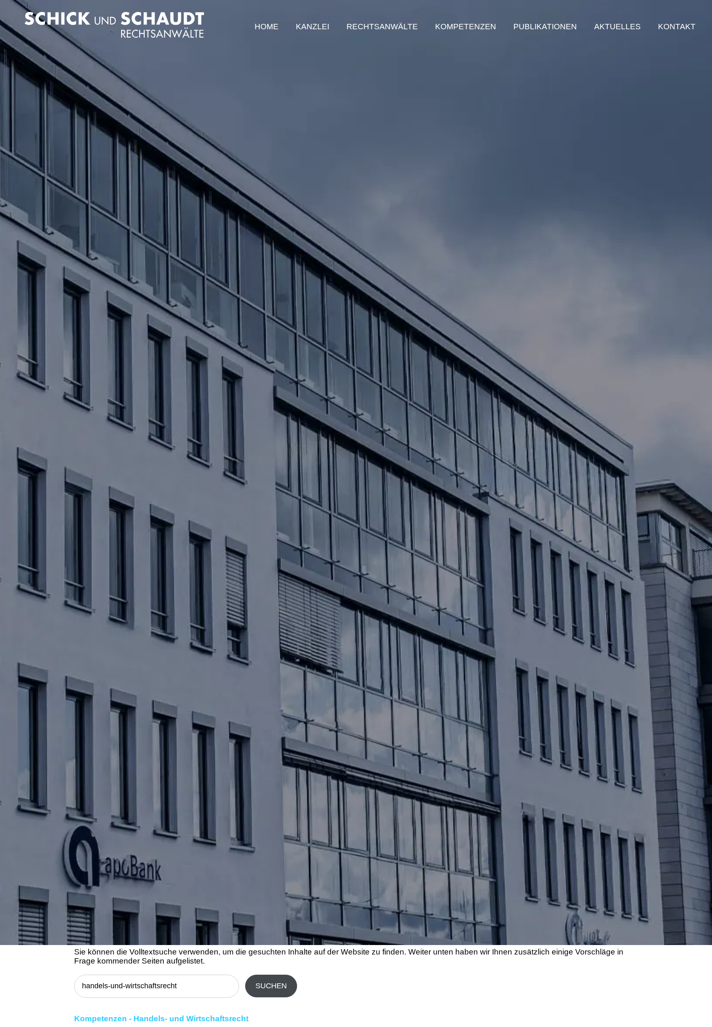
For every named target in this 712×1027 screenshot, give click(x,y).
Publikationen (545, 26)
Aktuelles (617, 26)
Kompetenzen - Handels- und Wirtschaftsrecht (161, 1018)
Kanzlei (312, 26)
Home (267, 26)
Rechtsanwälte (382, 26)
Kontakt (677, 26)
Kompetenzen (465, 26)
